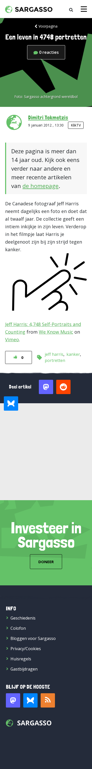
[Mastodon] (13, 700)
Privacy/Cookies (25, 648)
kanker (73, 354)
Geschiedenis (23, 618)
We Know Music (56, 332)
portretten (55, 360)
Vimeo (12, 339)
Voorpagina (48, 26)
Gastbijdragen (24, 669)
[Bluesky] (30, 700)
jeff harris (54, 354)
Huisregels (20, 659)
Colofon (18, 628)
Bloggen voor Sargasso (33, 638)
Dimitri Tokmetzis (48, 117)
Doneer (46, 561)
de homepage (40, 186)
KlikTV (76, 125)
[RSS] (48, 700)
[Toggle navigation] (84, 9)
